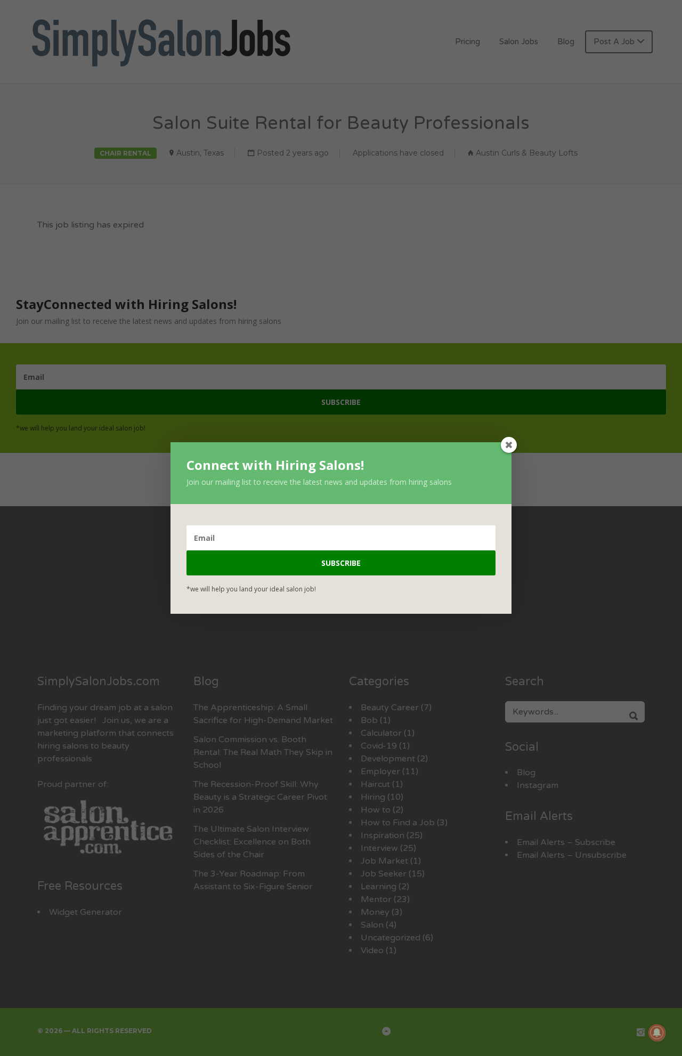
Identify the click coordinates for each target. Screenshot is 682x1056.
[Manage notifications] (656, 1032)
